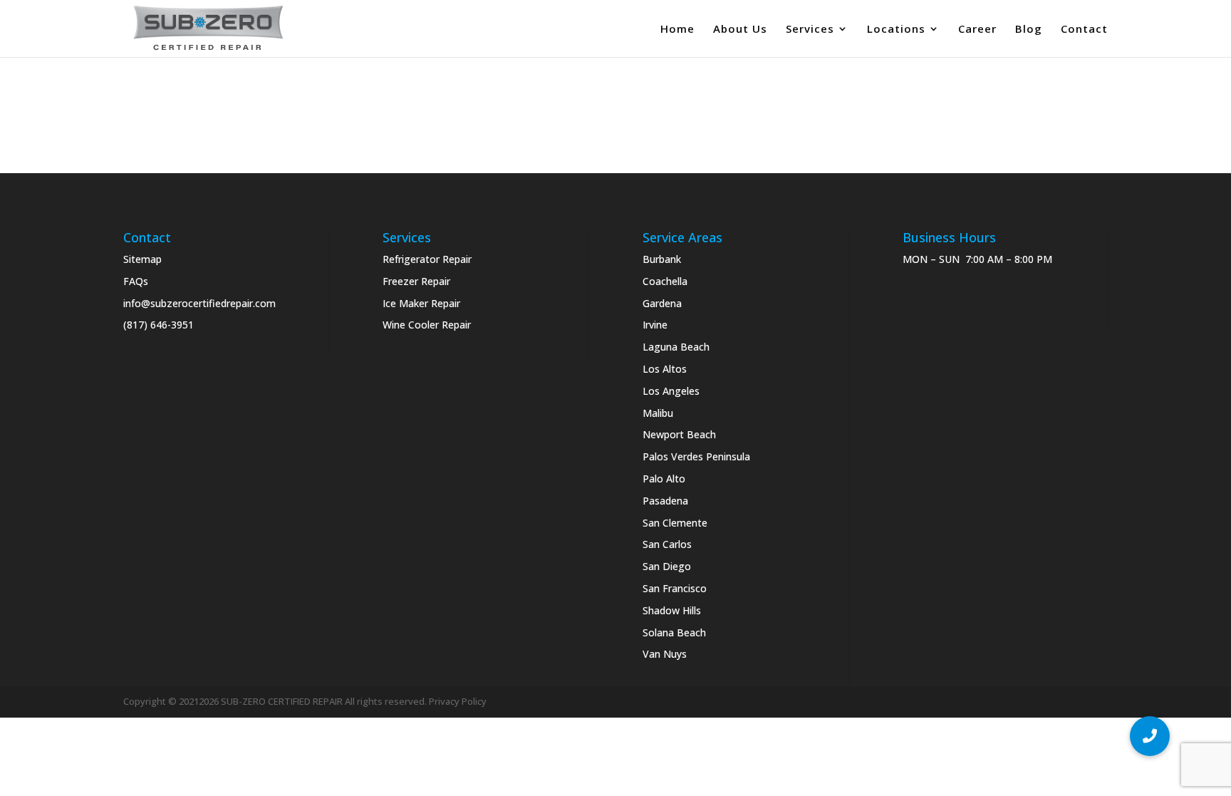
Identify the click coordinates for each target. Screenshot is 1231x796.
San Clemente (675, 522)
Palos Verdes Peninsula (696, 456)
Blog (1028, 30)
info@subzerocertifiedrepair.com (199, 303)
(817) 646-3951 (158, 324)
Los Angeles (671, 391)
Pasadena (665, 500)
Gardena (662, 303)
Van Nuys (665, 654)
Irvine (655, 324)
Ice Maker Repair (421, 303)
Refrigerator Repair (427, 259)
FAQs (135, 281)
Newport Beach (679, 434)
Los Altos (665, 369)
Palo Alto (664, 478)
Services (810, 30)
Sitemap (142, 259)
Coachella (665, 281)
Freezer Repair (416, 281)
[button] (1150, 736)
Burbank (662, 259)
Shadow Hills (672, 610)
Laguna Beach (676, 346)
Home (677, 30)
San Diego (667, 566)
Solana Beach (674, 632)
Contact (1084, 30)
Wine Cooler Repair (427, 324)
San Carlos (667, 544)
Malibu (658, 413)
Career (977, 30)
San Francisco (675, 588)
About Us (740, 30)
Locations (896, 30)
